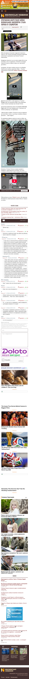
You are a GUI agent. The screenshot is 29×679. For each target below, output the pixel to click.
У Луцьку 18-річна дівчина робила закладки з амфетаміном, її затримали (12, 626)
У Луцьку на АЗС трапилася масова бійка (11, 214)
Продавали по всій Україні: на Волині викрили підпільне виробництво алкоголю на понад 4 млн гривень (13, 598)
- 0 (27, 258)
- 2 (27, 308)
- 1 (27, 239)
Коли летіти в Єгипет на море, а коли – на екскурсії (13, 639)
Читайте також (14, 206)
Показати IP (3, 225)
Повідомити (24, 190)
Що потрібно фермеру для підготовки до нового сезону (12, 622)
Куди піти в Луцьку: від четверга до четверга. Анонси (14, 603)
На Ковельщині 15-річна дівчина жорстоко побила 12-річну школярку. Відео (14, 212)
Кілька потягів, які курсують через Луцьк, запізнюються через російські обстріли (11, 635)
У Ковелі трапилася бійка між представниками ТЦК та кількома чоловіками (13, 209)
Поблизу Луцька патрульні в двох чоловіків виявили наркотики (13, 588)
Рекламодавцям (14, 677)
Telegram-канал (16, 197)
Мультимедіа (14, 647)
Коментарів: (15, 27)
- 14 (27, 231)
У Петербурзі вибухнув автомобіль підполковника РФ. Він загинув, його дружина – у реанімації (14, 631)
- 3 (27, 225)
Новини (14, 576)
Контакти (8, 677)
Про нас (3, 677)
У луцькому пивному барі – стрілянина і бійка (12, 217)
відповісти (21, 225)
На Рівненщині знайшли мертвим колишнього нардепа (12, 593)
